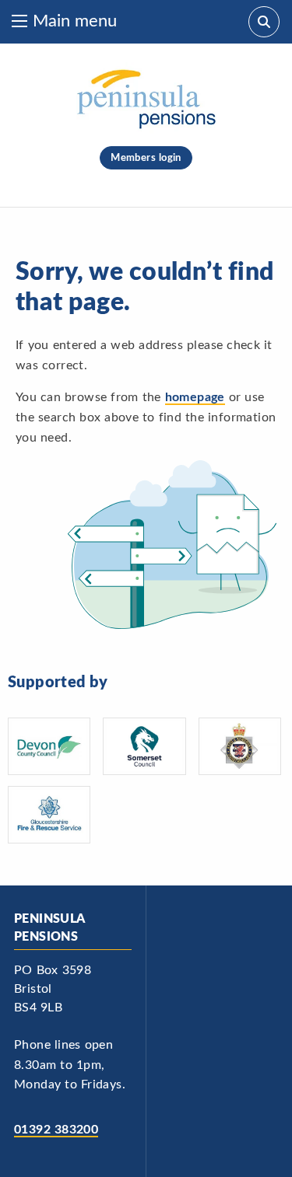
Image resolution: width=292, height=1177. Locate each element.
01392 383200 (56, 1129)
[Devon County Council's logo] (49, 746)
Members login (146, 157)
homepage (195, 397)
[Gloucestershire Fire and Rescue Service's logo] (49, 815)
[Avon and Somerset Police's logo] (239, 746)
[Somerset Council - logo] (144, 746)
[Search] (264, 21)
